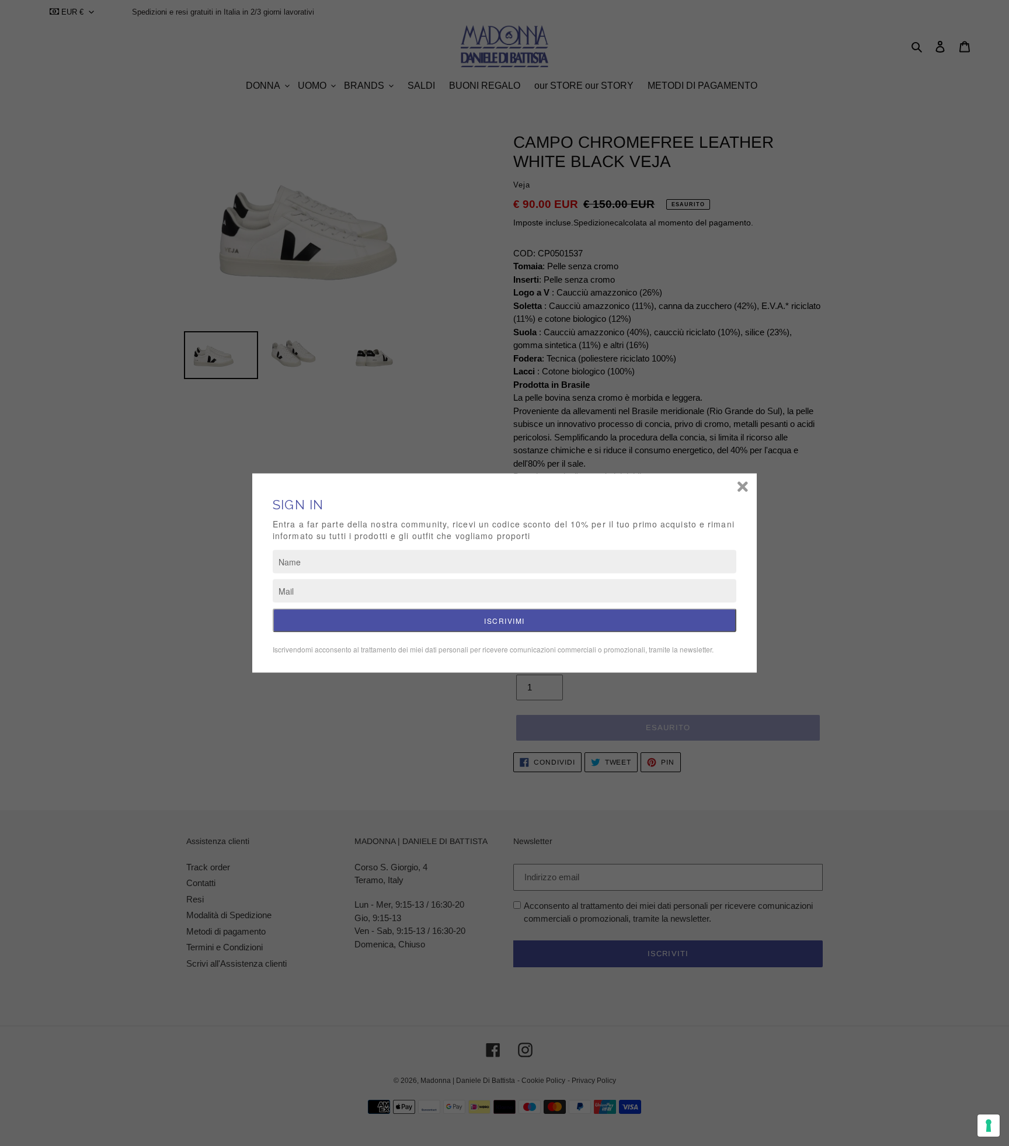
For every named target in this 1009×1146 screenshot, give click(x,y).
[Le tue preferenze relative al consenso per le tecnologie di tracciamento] (988, 1125)
